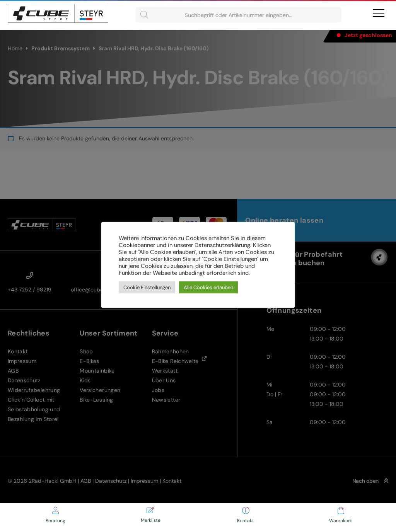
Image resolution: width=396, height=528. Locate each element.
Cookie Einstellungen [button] (147, 287)
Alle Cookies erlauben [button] (208, 287)
